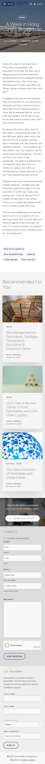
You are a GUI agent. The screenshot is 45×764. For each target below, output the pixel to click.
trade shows (10, 260)
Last (6, 563)
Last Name (9, 706)
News (22, 17)
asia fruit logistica (14, 249)
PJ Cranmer (12, 41)
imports (31, 254)
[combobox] (23, 724)
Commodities (11, 720)
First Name (9, 694)
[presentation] (23, 645)
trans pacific (28, 260)
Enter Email (10, 580)
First (6, 553)
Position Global (28, 760)
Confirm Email (11, 591)
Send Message (14, 656)
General (10, 464)
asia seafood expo (13, 254)
